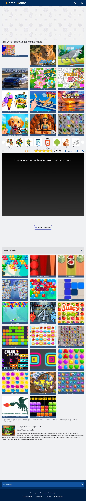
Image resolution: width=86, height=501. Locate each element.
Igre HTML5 (73, 420)
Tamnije (69, 151)
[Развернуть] (83, 151)
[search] (82, 484)
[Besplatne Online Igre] (16, 3)
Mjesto (54, 420)
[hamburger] (3, 3)
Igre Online (7, 420)
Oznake (48, 496)
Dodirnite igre (63, 420)
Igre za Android (8, 422)
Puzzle (48, 420)
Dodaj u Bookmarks (44, 227)
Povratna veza (58, 496)
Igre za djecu (17, 420)
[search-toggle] (75, 3)
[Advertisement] (22, 22)
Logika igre (26, 420)
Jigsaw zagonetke (38, 420)
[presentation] (3, 142)
